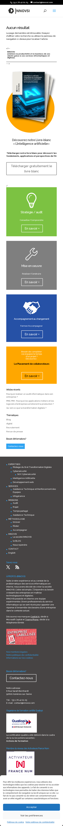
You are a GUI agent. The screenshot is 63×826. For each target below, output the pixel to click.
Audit (15, 503)
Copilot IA (35, 616)
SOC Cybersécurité (26, 474)
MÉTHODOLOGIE (16, 519)
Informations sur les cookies (19, 658)
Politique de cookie (15, 822)
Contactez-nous (15, 446)
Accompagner (20, 530)
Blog (8, 419)
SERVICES (13, 486)
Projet (15, 507)
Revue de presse (14, 431)
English (11, 553)
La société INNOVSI (22, 537)
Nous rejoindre (20, 545)
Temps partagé (20, 511)
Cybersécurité (20, 471)
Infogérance (19, 496)
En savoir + (32, 228)
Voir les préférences (31, 815)
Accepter (31, 807)
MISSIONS (13, 500)
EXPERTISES (14, 464)
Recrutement (12, 427)
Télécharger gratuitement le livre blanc (31, 168)
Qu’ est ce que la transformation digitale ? (26, 408)
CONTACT (13, 549)
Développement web (23, 482)
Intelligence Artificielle (24, 478)
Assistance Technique (23, 515)
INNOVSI (12, 534)
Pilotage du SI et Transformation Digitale (32, 467)
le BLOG (17, 541)
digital (9, 423)
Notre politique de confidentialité (40, 822)
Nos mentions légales (16, 652)
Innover (16, 522)
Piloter (16, 526)
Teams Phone (32, 619)
